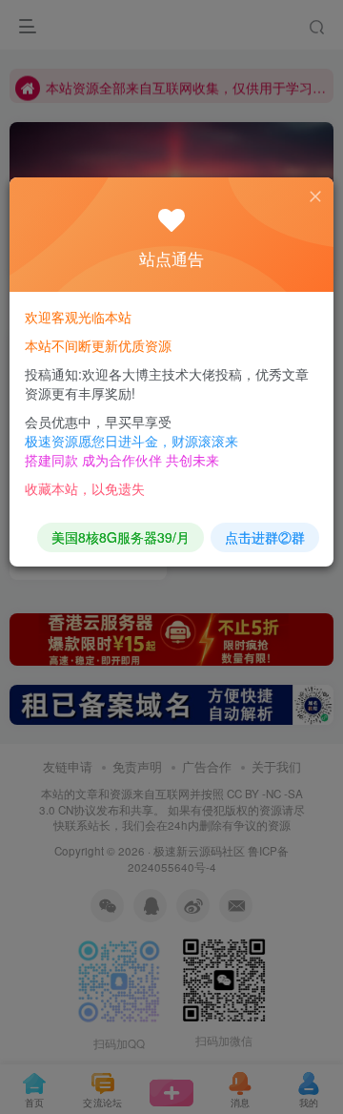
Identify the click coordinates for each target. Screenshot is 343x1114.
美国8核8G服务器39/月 (120, 537)
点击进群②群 (265, 537)
